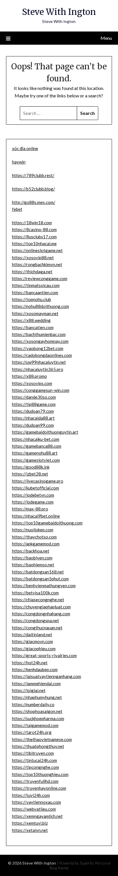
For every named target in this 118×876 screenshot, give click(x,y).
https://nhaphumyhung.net (37, 697)
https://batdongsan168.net (38, 571)
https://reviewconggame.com (39, 278)
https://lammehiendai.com (36, 683)
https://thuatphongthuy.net (38, 746)
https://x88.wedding (31, 320)
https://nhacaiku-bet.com (35, 439)
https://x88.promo (29, 376)
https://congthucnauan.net (37, 627)
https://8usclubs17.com (34, 236)
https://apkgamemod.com (36, 543)
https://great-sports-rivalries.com (44, 655)
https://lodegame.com (33, 501)
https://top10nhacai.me (34, 243)
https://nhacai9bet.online (36, 515)
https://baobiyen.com (32, 557)
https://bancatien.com (33, 327)
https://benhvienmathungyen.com (44, 585)
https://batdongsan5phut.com (40, 578)
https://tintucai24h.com (34, 760)
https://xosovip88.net (33, 257)
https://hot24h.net (30, 662)
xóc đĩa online (25, 148)
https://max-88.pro (30, 508)
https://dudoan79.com (33, 411)
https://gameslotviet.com (36, 460)
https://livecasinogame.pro (37, 481)
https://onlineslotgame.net (37, 250)
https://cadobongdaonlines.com (42, 355)
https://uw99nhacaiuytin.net (39, 362)
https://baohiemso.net (33, 564)
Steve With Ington (59, 12)
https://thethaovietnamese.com (42, 739)
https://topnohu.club (31, 299)
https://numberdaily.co (33, 704)
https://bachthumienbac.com (39, 334)
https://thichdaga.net (32, 271)
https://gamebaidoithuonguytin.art (45, 432)
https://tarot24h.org (32, 732)
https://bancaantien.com (35, 292)
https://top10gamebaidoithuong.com (47, 522)
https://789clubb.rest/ (33, 175)
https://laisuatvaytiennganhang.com (46, 676)
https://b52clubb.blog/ (33, 188)
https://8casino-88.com (34, 229)
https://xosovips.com (32, 383)
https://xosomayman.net (35, 313)
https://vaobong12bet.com (37, 348)
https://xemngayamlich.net (37, 816)
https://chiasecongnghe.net (38, 599)
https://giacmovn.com (32, 641)
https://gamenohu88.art (35, 452)
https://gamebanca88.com (36, 446)
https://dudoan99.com (33, 425)
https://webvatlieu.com (34, 809)
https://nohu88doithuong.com (40, 306)
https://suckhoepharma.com (38, 718)
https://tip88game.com (34, 404)
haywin (18, 161)
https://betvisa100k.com (35, 592)
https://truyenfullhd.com (35, 781)
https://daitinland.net (32, 634)
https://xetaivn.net (30, 830)
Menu (106, 38)
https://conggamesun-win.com (40, 390)
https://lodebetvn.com (33, 495)
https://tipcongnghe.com (35, 767)
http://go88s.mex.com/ (33, 202)
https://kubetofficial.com (35, 487)
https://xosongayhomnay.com (40, 341)
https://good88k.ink (31, 467)
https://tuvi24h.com (31, 795)
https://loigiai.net (29, 690)
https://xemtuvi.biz (30, 823)
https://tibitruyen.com (33, 753)
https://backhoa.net (30, 550)
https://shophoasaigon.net (37, 711)
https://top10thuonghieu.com (40, 774)
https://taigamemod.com (35, 725)
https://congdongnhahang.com (41, 613)
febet (17, 209)
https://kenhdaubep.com (35, 669)
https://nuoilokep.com (32, 529)
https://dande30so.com (34, 397)
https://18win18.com (32, 222)
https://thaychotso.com (34, 536)
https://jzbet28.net (30, 473)
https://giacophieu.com (34, 648)
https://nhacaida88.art (33, 418)
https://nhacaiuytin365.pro (37, 369)
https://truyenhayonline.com (39, 788)
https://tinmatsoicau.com (36, 285)
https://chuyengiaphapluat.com (41, 606)
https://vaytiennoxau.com (36, 802)
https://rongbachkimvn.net (37, 264)
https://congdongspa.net (35, 620)
